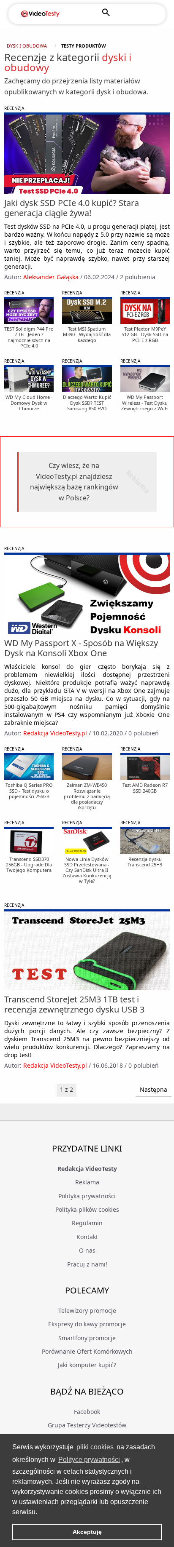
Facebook (87, 1412)
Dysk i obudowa (27, 46)
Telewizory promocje (87, 1311)
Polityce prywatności (89, 1459)
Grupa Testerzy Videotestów (87, 1425)
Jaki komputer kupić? (87, 1365)
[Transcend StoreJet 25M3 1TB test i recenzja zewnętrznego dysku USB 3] (87, 950)
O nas (87, 1250)
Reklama (87, 1182)
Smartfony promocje (87, 1338)
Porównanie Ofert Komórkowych (87, 1351)
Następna (153, 1089)
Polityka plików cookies (87, 1209)
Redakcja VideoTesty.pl (55, 733)
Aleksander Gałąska (51, 277)
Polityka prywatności (87, 1196)
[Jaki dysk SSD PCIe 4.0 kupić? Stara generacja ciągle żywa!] (87, 154)
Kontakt (87, 1237)
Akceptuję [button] (87, 1531)
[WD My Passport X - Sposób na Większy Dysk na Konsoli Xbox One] (87, 594)
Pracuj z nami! (87, 1264)
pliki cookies (95, 1447)
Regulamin (87, 1223)
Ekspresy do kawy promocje (87, 1324)
